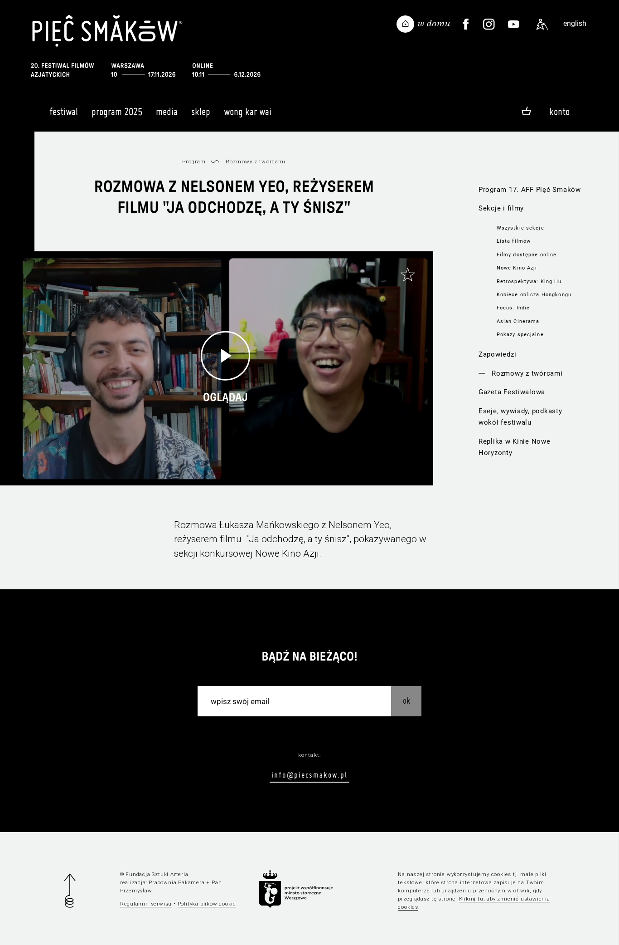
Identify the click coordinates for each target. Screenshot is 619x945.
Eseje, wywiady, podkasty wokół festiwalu (520, 416)
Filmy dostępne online (527, 254)
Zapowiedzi (497, 354)
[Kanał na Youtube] (513, 24)
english (574, 23)
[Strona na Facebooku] (466, 24)
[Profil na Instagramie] (488, 24)
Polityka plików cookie (207, 904)
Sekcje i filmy (501, 208)
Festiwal (63, 111)
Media (167, 111)
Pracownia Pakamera (176, 882)
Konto (559, 111)
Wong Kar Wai (247, 111)
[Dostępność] (542, 24)
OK (406, 700)
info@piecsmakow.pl (309, 774)
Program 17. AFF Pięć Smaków (530, 190)
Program (194, 161)
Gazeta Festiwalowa (512, 392)
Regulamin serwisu (146, 904)
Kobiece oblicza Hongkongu (534, 294)
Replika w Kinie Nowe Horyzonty (515, 447)
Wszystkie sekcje (520, 228)
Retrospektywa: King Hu (529, 281)
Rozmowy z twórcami (527, 373)
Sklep (200, 111)
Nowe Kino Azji (517, 267)
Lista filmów (514, 241)
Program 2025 (117, 111)
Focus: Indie (513, 307)
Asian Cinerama (518, 321)
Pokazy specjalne (520, 334)
